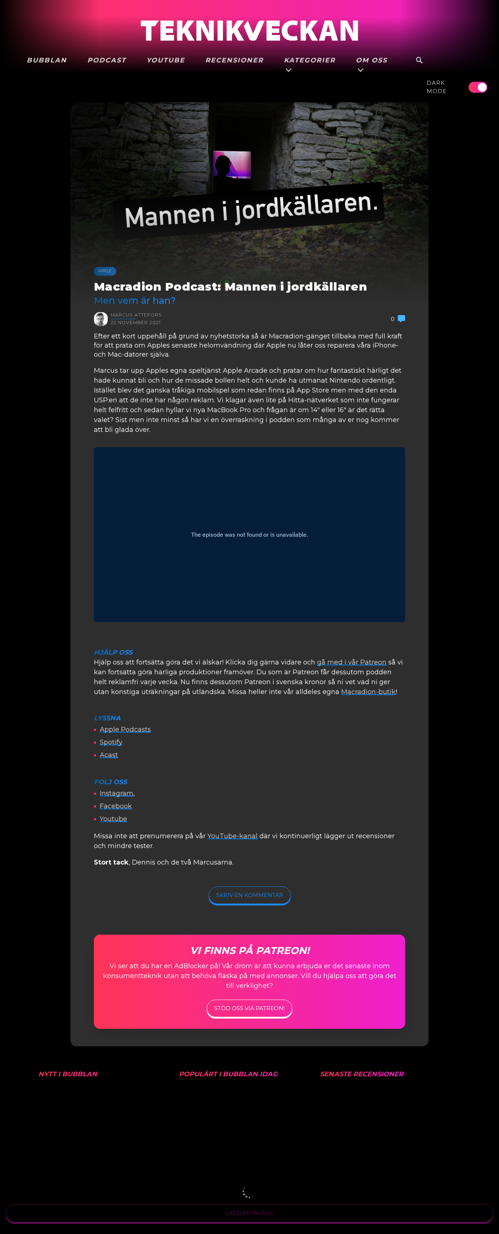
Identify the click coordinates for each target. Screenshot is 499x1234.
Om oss (371, 60)
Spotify (111, 742)
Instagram (116, 793)
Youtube (113, 819)
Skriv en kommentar (249, 895)
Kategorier (309, 60)
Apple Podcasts (125, 729)
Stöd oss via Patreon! (249, 1008)
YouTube (165, 60)
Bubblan (47, 60)
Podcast (106, 60)
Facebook (116, 806)
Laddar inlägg (249, 1213)
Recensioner (234, 60)
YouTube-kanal (232, 836)
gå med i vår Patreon (351, 662)
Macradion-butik (368, 692)
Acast (109, 755)
